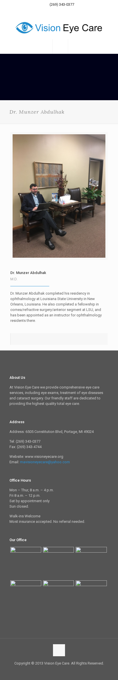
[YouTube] (63, 11)
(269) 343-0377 (62, 4)
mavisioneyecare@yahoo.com (45, 462)
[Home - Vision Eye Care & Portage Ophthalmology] (59, 27)
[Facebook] (55, 11)
